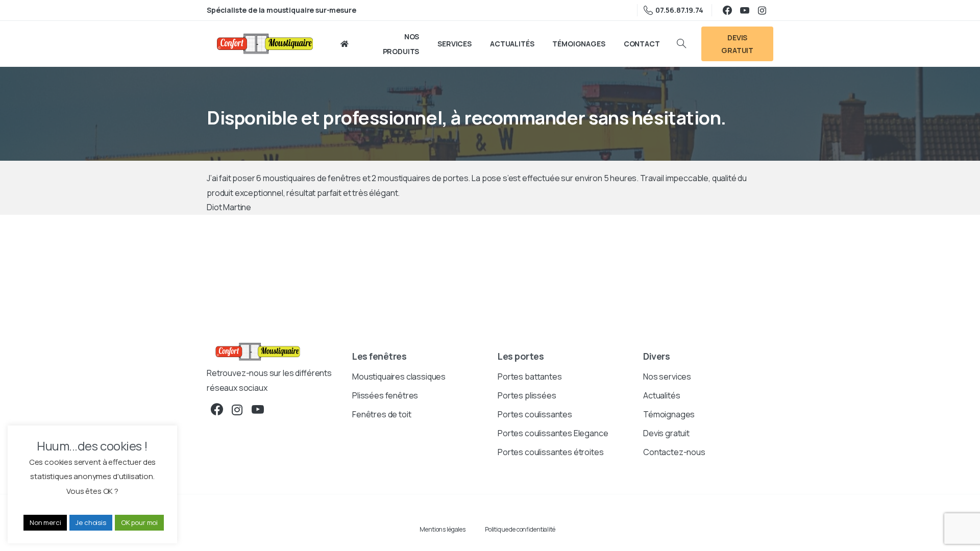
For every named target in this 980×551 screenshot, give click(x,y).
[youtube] (744, 10)
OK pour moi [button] (139, 522)
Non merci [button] (45, 522)
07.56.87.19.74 (679, 10)
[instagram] (762, 10)
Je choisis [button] (91, 522)
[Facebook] (727, 10)
